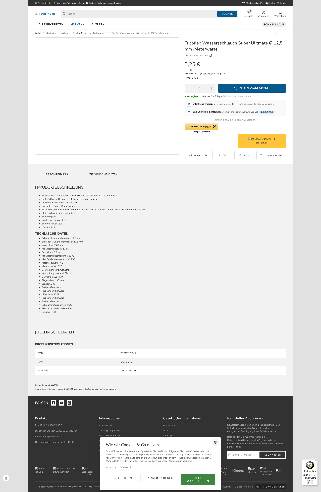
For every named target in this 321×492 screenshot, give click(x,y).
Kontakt (57, 3)
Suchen (227, 13)
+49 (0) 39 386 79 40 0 (50, 425)
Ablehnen (123, 478)
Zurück (38, 33)
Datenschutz (169, 425)
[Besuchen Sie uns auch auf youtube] (61, 403)
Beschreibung (57, 174)
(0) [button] (254, 3)
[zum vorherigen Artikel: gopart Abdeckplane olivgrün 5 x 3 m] (277, 33)
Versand (207, 73)
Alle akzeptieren (198, 479)
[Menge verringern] (188, 88)
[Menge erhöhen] (211, 88)
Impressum (111, 467)
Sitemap (167, 435)
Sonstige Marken (80, 33)
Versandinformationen (110, 435)
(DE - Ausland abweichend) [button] (236, 96)
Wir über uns (106, 425)
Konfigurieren (161, 478)
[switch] (310, 482)
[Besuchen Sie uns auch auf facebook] (53, 403)
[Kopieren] (210, 56)
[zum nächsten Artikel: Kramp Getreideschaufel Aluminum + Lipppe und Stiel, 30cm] (283, 33)
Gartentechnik (99, 33)
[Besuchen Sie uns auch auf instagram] (69, 403)
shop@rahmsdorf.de (52, 436)
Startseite (51, 33)
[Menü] (316, 461)
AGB (165, 430)
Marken (64, 33)
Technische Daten (103, 174)
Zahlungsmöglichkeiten (111, 430)
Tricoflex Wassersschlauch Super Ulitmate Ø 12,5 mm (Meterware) (142, 33)
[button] (201, 128)
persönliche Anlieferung (74, 3)
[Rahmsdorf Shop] (45, 13)
